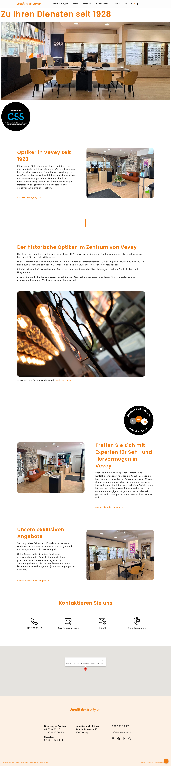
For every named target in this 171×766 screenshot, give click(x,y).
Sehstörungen (103, 3)
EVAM (117, 3)
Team (75, 3)
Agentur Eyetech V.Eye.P (41, 762)
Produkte (87, 3)
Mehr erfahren (63, 380)
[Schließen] (102, 660)
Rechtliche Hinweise (147, 762)
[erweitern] (166, 761)
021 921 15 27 (120, 726)
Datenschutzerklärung (161, 762)
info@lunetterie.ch (121, 732)
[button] (85, 669)
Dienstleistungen (60, 3)
